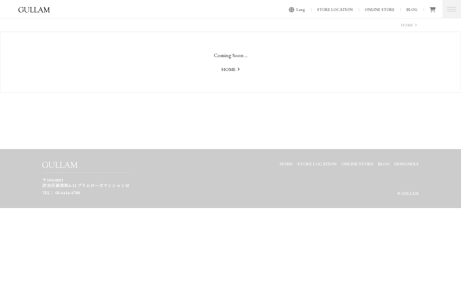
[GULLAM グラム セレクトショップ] (34, 11)
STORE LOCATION (335, 9)
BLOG (411, 9)
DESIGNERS (406, 164)
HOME (407, 25)
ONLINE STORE (380, 9)
